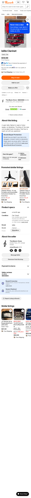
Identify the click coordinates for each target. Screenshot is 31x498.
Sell (18, 2)
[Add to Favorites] (27, 19)
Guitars (16, 10)
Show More (15, 230)
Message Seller (15, 255)
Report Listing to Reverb (16, 114)
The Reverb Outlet (7, 10)
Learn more (24, 222)
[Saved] (23, 2)
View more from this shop (15, 259)
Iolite (13, 225)
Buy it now (15, 78)
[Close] (27, 24)
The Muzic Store (11, 100)
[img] (21, 100)
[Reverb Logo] (9, 2)
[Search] (27, 7)
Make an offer (13, 88)
